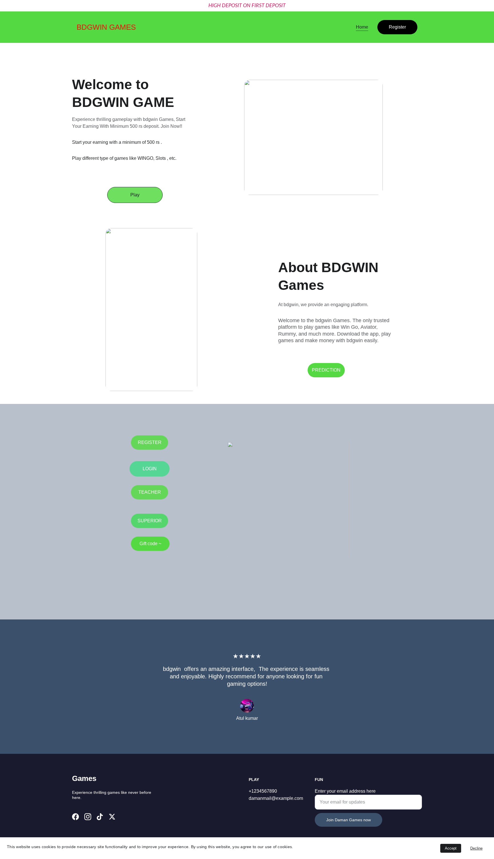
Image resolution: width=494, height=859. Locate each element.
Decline (476, 848)
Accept (451, 848)
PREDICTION (326, 370)
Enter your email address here (345, 791)
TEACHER (149, 492)
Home (362, 27)
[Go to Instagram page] (87, 816)
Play (135, 194)
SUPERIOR (150, 520)
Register (397, 27)
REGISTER (150, 442)
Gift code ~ (150, 543)
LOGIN (150, 468)
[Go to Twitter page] (112, 816)
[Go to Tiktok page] (99, 816)
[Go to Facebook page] (75, 816)
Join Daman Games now (348, 820)
